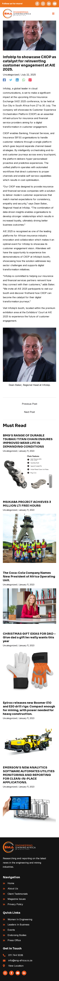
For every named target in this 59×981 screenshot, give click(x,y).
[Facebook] (4, 79)
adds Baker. (48, 284)
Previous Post (29, 403)
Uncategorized (11, 74)
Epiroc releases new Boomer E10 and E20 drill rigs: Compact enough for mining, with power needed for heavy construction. (29, 708)
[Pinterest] (30, 79)
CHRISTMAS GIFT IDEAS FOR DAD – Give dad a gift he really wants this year (29, 637)
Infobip (7, 88)
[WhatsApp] (23, 79)
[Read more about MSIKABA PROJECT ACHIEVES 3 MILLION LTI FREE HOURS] (29, 538)
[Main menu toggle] (53, 13)
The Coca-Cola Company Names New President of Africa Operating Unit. (29, 576)
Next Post (29, 412)
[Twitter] (10, 79)
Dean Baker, (41, 203)
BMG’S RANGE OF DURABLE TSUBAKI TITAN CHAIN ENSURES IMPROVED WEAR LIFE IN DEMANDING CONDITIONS (28, 441)
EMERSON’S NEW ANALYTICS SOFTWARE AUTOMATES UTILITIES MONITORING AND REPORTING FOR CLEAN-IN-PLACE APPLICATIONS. (29, 775)
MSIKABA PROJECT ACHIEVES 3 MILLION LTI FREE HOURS (27, 503)
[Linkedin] (17, 79)
